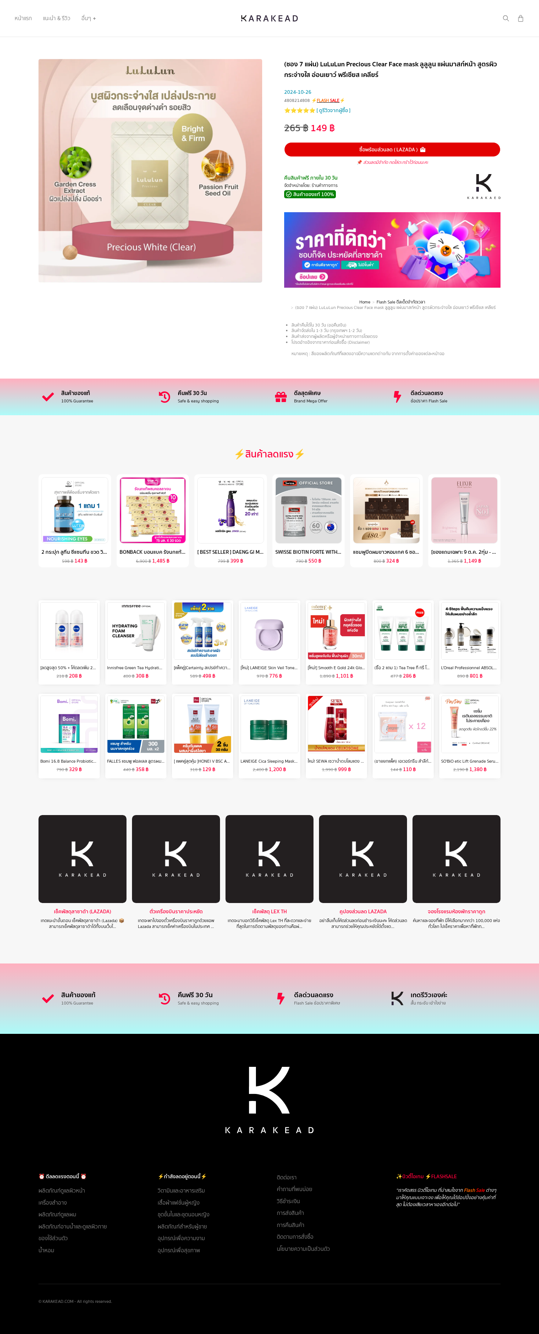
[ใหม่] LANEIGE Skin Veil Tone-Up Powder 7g (282, 667)
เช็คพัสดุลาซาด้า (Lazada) (82, 912)
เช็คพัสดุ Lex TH (269, 912)
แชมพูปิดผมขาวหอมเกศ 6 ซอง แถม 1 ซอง (397, 552)
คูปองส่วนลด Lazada (363, 912)
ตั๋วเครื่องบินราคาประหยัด (176, 912)
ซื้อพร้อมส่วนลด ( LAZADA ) (388, 149)
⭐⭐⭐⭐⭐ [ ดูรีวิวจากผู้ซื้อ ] (317, 110)
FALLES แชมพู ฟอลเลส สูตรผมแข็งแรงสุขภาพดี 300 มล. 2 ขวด (163, 761)
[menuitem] (23, 18)
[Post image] (82, 859)
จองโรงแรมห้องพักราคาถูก (456, 912)
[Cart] (520, 18)
